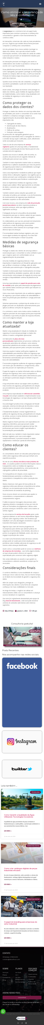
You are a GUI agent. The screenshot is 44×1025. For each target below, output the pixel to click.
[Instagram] (18, 1023)
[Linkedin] (26, 1023)
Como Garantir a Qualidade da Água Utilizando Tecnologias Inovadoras (19, 816)
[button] (40, 3)
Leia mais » (7, 831)
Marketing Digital (18, 23)
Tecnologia (28, 23)
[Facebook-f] (22, 1023)
